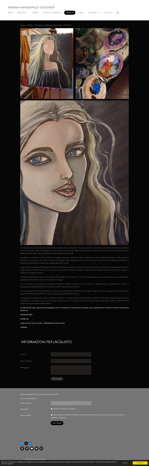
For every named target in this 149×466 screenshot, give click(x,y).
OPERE (30, 25)
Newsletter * (24, 409)
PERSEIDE (67, 25)
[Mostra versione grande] (46, 63)
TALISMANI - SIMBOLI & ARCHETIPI (48, 25)
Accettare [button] (140, 463)
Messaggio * (25, 368)
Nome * (23, 354)
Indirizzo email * (26, 361)
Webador (126, 459)
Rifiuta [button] (125, 463)
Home (22, 25)
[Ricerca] (118, 13)
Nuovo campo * (26, 415)
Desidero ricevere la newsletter (64, 409)
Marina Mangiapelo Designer (31, 7)
